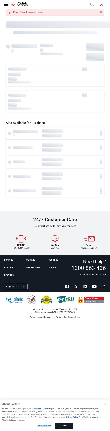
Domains (8, 260)
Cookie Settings (74, 317)
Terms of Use (61, 317)
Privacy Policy (49, 317)
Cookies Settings (44, 426)
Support (53, 267)
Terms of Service (36, 317)
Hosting (8, 267)
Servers (30, 260)
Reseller (9, 275)
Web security (33, 267)
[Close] (105, 404)
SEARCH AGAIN (95, 57)
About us (53, 260)
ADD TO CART (95, 46)
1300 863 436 (88, 268)
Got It (64, 426)
